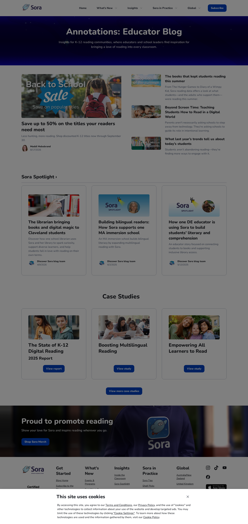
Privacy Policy (146, 505)
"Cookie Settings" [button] (124, 513)
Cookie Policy (151, 517)
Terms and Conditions (118, 505)
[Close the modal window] (187, 496)
